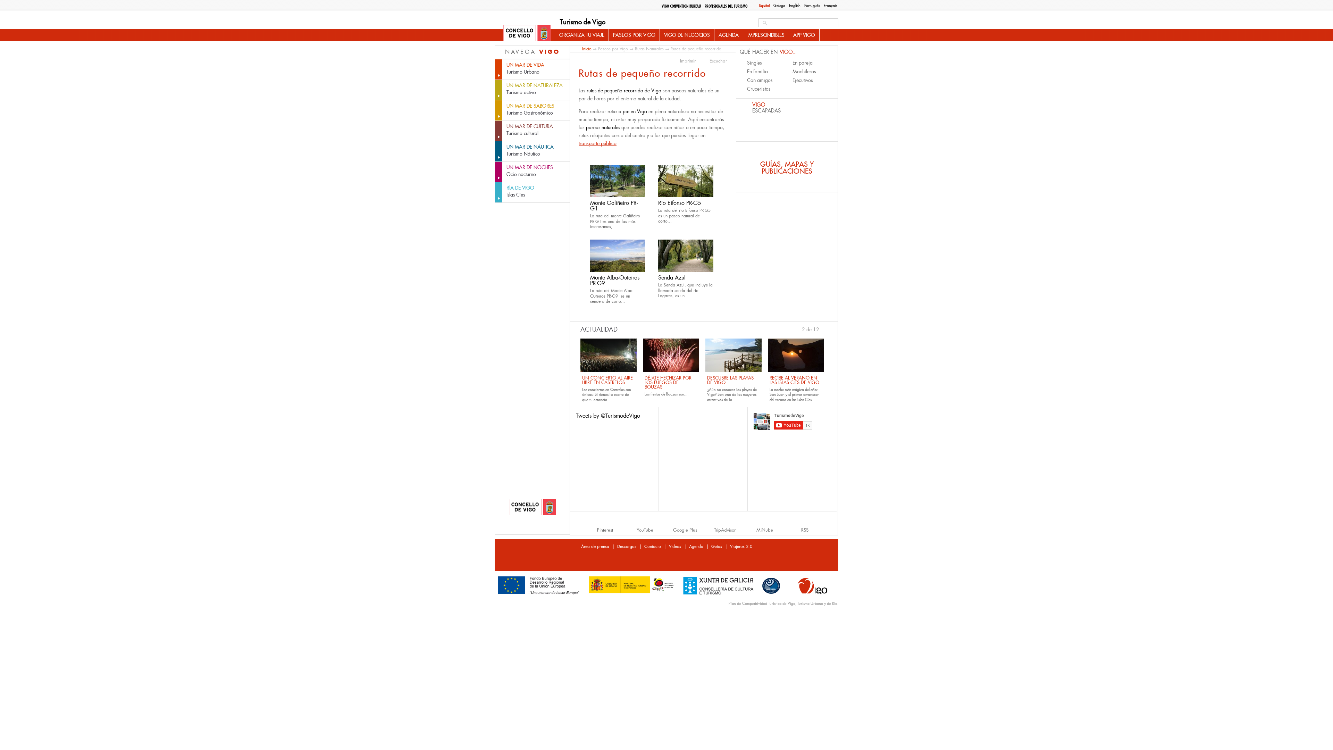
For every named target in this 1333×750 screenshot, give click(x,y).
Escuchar (718, 61)
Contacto (652, 546)
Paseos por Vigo (634, 35)
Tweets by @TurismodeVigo (608, 415)
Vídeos (675, 546)
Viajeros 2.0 (741, 546)
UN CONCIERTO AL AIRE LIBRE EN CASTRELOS (607, 380)
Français (830, 5)
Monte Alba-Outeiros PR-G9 (614, 280)
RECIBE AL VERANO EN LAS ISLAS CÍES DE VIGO (794, 380)
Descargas (626, 546)
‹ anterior (798, 328)
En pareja (803, 63)
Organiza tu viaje (581, 35)
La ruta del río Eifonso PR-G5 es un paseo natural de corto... (684, 216)
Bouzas (672, 394)
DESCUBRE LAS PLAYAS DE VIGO (730, 380)
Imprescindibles (766, 35)
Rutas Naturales (649, 49)
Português (812, 5)
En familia (757, 71)
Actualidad (599, 329)
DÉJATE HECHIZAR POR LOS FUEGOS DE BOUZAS (668, 382)
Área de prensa (595, 546)
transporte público (598, 143)
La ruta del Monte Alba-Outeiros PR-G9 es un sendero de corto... (611, 296)
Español (764, 5)
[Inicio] (527, 33)
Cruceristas (759, 89)
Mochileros (804, 71)
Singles (754, 63)
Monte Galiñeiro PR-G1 (614, 205)
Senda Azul (672, 277)
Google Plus (685, 530)
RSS (804, 530)
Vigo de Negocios (687, 35)
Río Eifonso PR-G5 (679, 203)
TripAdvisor (725, 530)
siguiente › (823, 328)
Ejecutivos (803, 80)
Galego (779, 5)
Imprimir (688, 61)
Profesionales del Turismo (726, 6)
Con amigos (760, 80)
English (794, 5)
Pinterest (605, 530)
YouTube (645, 530)
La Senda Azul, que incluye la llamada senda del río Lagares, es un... (685, 290)
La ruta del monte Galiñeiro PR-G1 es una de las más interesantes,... (615, 221)
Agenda (729, 35)
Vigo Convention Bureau (681, 6)
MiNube (764, 530)
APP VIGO (804, 35)
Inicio (586, 48)
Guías (716, 546)
